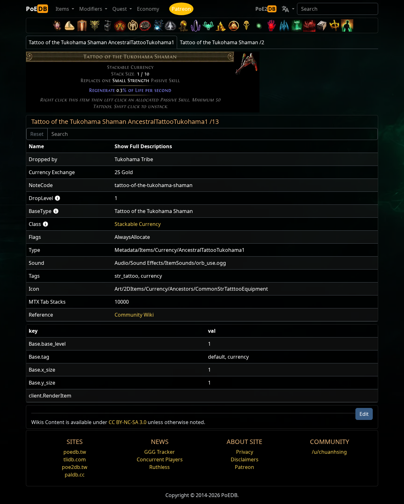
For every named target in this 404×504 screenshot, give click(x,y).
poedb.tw (74, 451)
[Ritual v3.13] (132, 25)
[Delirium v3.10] (170, 25)
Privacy (244, 451)
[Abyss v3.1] (258, 25)
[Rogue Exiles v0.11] (347, 25)
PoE (36, 8)
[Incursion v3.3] (233, 25)
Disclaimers (244, 459)
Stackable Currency (138, 224)
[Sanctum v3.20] (82, 25)
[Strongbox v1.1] (322, 25)
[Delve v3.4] (221, 25)
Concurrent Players (160, 459)
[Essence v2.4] (284, 25)
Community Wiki (134, 314)
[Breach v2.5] (271, 25)
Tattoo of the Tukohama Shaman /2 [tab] (222, 42)
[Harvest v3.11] (158, 25)
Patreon (181, 8)
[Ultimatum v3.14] (120, 25)
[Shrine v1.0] (334, 25)
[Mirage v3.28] (56, 25)
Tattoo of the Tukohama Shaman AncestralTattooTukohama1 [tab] (101, 42)
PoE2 (265, 8)
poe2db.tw (74, 467)
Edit (364, 413)
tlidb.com (74, 459)
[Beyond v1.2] (309, 25)
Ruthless (159, 467)
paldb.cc (75, 474)
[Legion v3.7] (195, 25)
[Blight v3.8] (183, 25)
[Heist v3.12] (145, 25)
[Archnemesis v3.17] (94, 25)
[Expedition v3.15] (107, 25)
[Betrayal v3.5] (208, 25)
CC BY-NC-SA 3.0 (127, 422)
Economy (148, 8)
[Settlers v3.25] (69, 25)
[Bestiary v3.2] (246, 25)
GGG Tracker (159, 451)
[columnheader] (69, 146)
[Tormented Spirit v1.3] (296, 25)
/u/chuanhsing (329, 451)
